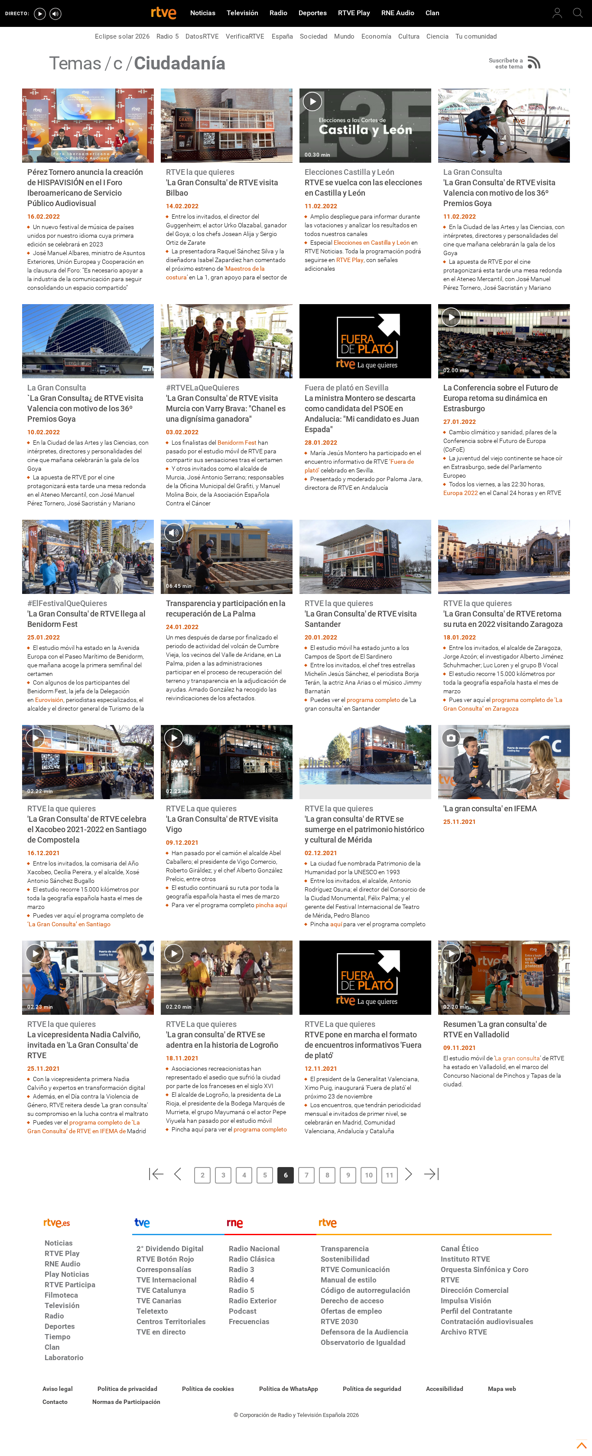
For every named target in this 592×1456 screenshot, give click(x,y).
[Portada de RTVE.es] (164, 14)
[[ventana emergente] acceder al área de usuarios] (557, 13)
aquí (336, 924)
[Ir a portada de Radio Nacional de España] (270, 1225)
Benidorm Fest (237, 442)
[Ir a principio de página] (581, 1445)
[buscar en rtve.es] (578, 13)
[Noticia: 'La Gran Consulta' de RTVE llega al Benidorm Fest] (88, 616)
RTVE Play (350, 259)
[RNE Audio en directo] (55, 14)
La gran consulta (517, 1058)
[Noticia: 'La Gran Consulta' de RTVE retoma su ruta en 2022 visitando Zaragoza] (504, 616)
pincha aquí (271, 905)
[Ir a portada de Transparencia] (434, 1225)
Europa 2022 (460, 492)
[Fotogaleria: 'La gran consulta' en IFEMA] (504, 776)
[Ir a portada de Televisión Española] (178, 1225)
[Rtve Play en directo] (40, 14)
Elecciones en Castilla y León (372, 242)
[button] (156, 1174)
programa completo (373, 699)
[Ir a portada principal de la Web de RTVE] (86, 1222)
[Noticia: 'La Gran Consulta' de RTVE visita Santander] (365, 616)
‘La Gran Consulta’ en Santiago (69, 924)
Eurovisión (49, 699)
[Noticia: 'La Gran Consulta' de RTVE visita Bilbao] (227, 185)
